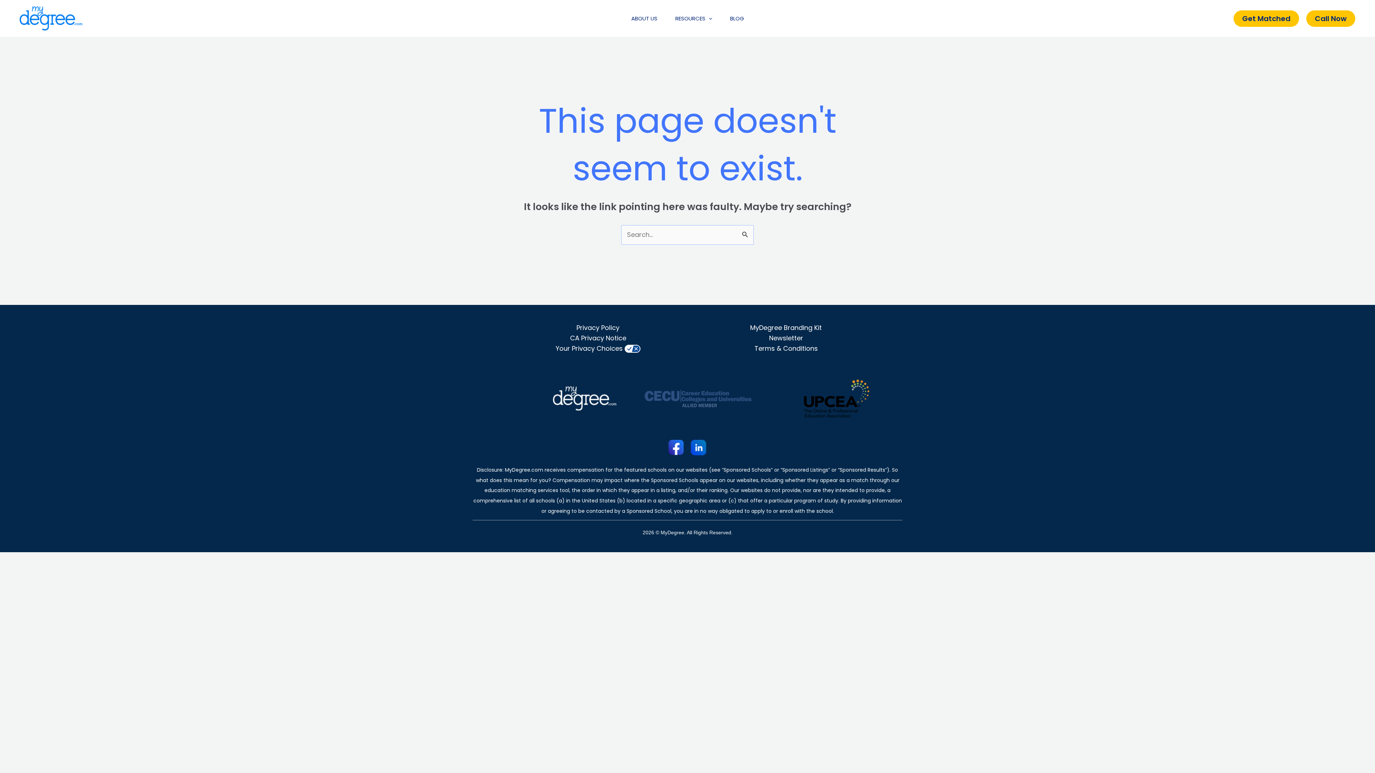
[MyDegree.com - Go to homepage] (51, 18)
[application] (708, 18)
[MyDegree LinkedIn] (698, 447)
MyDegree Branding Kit (786, 327)
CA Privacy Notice (598, 338)
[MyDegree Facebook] (676, 447)
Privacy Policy (597, 327)
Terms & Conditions (786, 348)
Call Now (1331, 19)
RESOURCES (690, 18)
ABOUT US (644, 18)
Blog (737, 18)
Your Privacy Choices (589, 348)
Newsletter (786, 338)
